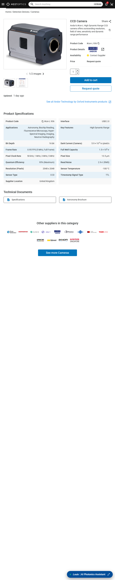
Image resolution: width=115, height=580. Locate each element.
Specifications (18, 199)
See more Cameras (57, 252)
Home (8, 12)
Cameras (35, 12)
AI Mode (97, 4)
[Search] (32, 4)
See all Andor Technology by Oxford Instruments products (77, 101)
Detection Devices (21, 12)
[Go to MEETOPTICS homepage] (16, 4)
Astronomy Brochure (76, 199)
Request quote (90, 88)
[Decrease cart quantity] (77, 73)
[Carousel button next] (43, 74)
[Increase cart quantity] (77, 70)
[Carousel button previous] (27, 74)
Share (105, 21)
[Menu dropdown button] (3, 4)
